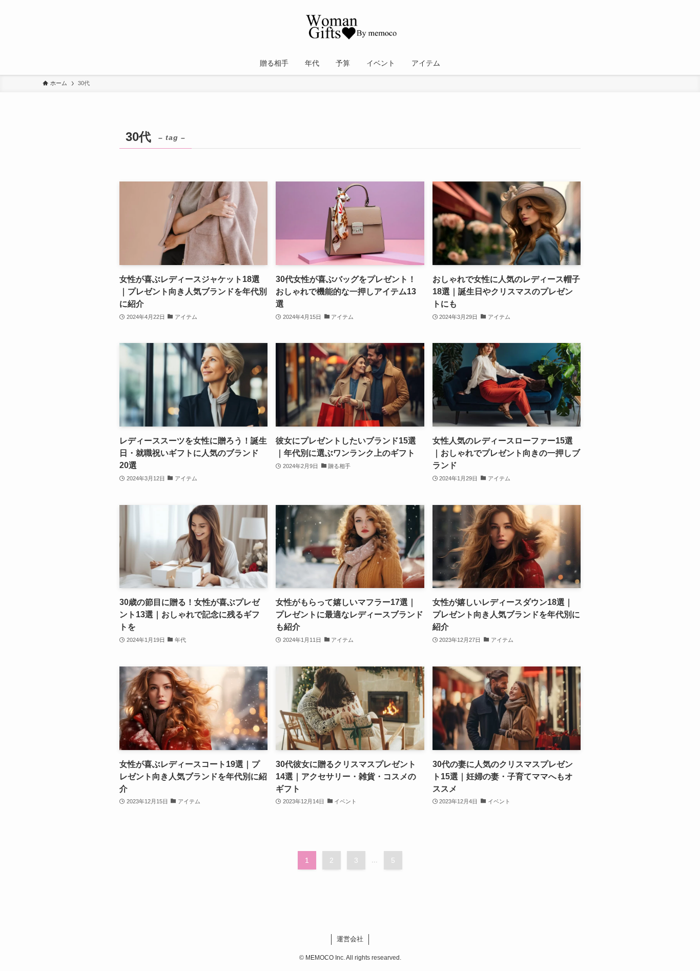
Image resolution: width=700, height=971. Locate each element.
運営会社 (350, 939)
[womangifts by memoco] (350, 27)
